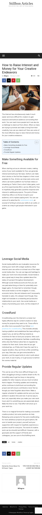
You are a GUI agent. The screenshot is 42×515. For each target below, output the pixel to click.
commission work (26, 200)
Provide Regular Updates (12, 152)
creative (20, 442)
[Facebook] (4, 80)
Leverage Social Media (11, 147)
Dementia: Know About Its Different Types (11, 467)
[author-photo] (21, 485)
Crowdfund (7, 150)
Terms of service (33, 507)
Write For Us (13, 507)
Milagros (6, 76)
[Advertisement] (21, 31)
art (8, 442)
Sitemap (21, 509)
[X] (9, 80)
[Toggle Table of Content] (35, 142)
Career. (14, 442)
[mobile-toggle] (3, 55)
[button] (39, 55)
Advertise (5, 507)
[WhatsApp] (18, 80)
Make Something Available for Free (15, 145)
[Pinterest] (13, 80)
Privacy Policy (23, 507)
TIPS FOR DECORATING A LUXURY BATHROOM (31, 467)
